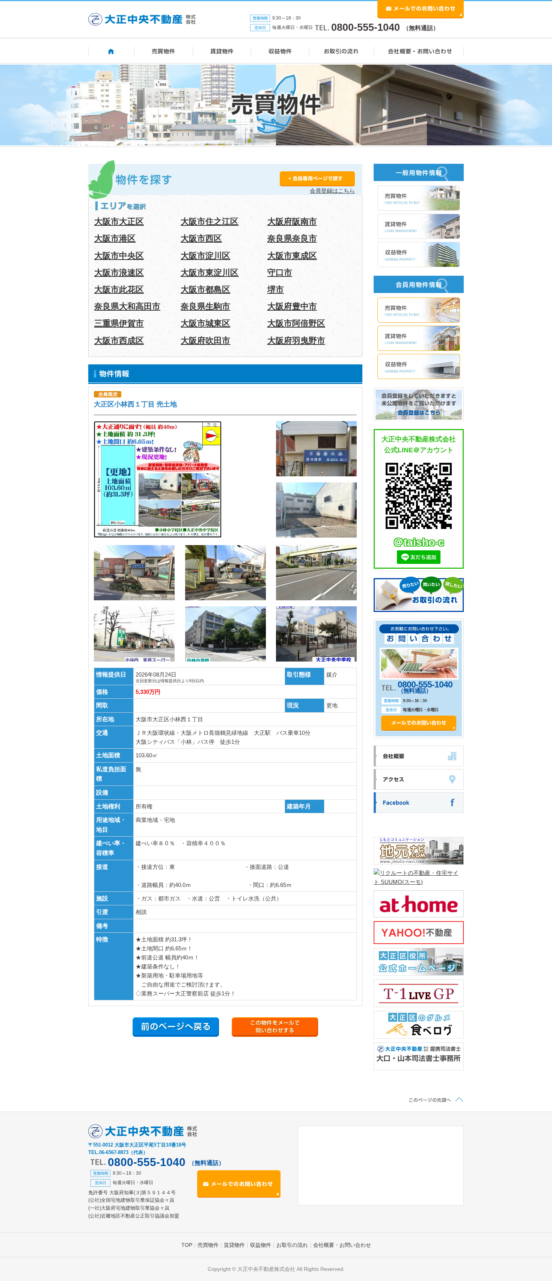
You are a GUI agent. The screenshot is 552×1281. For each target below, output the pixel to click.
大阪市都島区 (205, 289)
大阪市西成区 (119, 340)
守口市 (279, 272)
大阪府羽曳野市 (296, 340)
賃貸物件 (234, 1245)
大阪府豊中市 (292, 306)
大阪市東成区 (292, 255)
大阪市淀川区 (205, 255)
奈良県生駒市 (205, 306)
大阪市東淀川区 (209, 272)
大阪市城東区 (205, 323)
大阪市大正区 (119, 221)
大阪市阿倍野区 (296, 323)
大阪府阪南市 (292, 221)
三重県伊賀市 (119, 323)
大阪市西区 (201, 238)
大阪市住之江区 (209, 221)
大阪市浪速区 (119, 272)
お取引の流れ (292, 1245)
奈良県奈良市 (292, 238)
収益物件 (260, 1245)
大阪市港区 (115, 238)
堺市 (275, 289)
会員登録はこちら (332, 190)
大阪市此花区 (119, 289)
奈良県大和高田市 (127, 306)
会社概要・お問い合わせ (342, 1245)
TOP (186, 1245)
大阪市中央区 (119, 255)
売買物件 (208, 1245)
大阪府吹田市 (205, 340)
